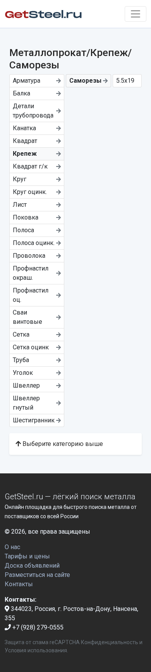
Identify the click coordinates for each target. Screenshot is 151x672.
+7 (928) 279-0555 (37, 627)
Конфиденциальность (109, 642)
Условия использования (36, 650)
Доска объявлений (32, 565)
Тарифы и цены (27, 556)
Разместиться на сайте (37, 574)
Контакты (19, 584)
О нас (12, 547)
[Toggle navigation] (135, 14)
